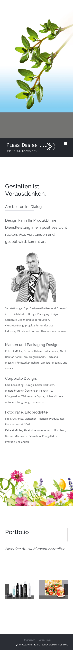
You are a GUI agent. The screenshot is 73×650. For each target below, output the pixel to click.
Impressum (29, 639)
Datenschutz (45, 639)
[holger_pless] (30, 254)
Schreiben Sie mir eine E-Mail (52, 644)
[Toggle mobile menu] (66, 143)
